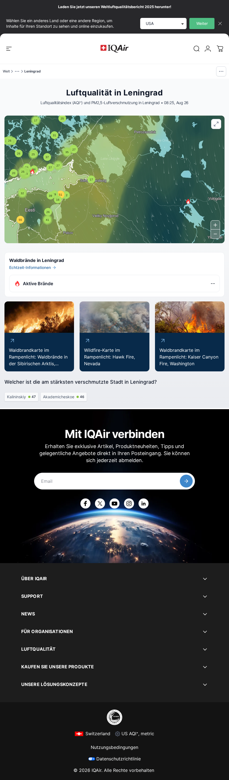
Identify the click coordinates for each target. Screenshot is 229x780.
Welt (6, 71)
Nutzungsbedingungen (114, 747)
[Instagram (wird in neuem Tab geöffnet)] (129, 503)
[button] (32, 171)
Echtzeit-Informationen (30, 267)
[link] (196, 49)
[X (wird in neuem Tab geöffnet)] (100, 503)
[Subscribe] (186, 481)
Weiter (202, 23)
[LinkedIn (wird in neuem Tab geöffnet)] (144, 503)
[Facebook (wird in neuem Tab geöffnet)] (85, 503)
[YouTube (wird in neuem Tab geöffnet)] (114, 503)
